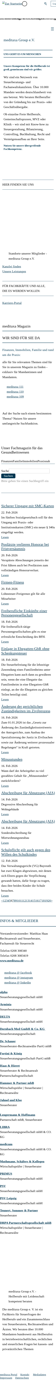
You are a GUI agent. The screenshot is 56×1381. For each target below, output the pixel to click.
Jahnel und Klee (11, 1100)
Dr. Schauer (8, 1041)
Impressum (6, 1377)
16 (36, 900)
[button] (31, 3)
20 (49, 900)
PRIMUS (6, 1173)
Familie (18, 461)
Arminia (5, 1004)
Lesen (5, 537)
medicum (6, 1144)
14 (30, 900)
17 (40, 900)
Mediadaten (39, 1374)
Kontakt (24, 1374)
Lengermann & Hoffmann (17, 1114)
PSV (3, 1186)
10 (18, 900)
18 (43, 900)
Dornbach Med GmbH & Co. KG (22, 1029)
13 (27, 900)
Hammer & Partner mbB (17, 1083)
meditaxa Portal (8, 1374)
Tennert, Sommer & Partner (19, 1210)
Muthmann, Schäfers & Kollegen (22, 1161)
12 (24, 900)
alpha (3, 992)
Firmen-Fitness (12, 582)
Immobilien (30, 461)
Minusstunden (11, 759)
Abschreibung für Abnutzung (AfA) (28, 793)
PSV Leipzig (8, 1198)
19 (46, 900)
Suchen (45, 3)
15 (33, 900)
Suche (5, 471)
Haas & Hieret (10, 1065)
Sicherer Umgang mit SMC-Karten (27, 506)
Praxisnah (43, 461)
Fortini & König (11, 1053)
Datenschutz (22, 1377)
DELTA (5, 1016)
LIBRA (5, 1127)
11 (21, 900)
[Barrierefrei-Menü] (24, 3)
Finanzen (7, 461)
